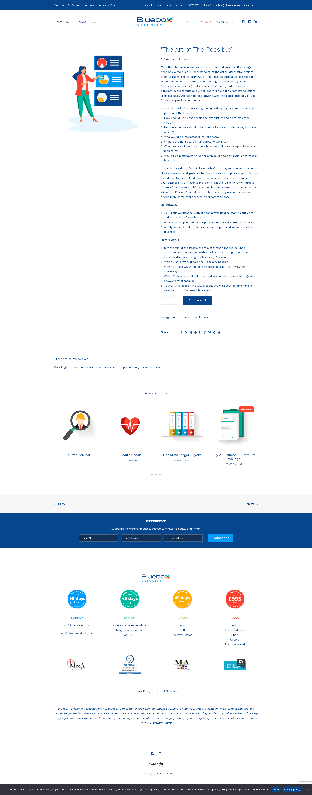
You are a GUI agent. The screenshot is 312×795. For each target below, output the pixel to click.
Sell (68, 21)
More (189, 21)
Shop (204, 21)
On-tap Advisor (78, 455)
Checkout (235, 625)
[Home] (156, 578)
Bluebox (161, 773)
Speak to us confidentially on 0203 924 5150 (175, 5)
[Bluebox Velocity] (155, 21)
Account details (235, 630)
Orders (234, 639)
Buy (59, 21)
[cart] (255, 21)
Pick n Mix (201, 317)
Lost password (235, 644)
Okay (276, 789)
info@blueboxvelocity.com (235, 5)
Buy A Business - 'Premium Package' (234, 457)
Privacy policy (292, 789)
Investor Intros (86, 21)
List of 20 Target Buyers (182, 455)
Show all (188, 317)
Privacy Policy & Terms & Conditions (156, 691)
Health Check (130, 455)
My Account (224, 21)
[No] (307, 789)
